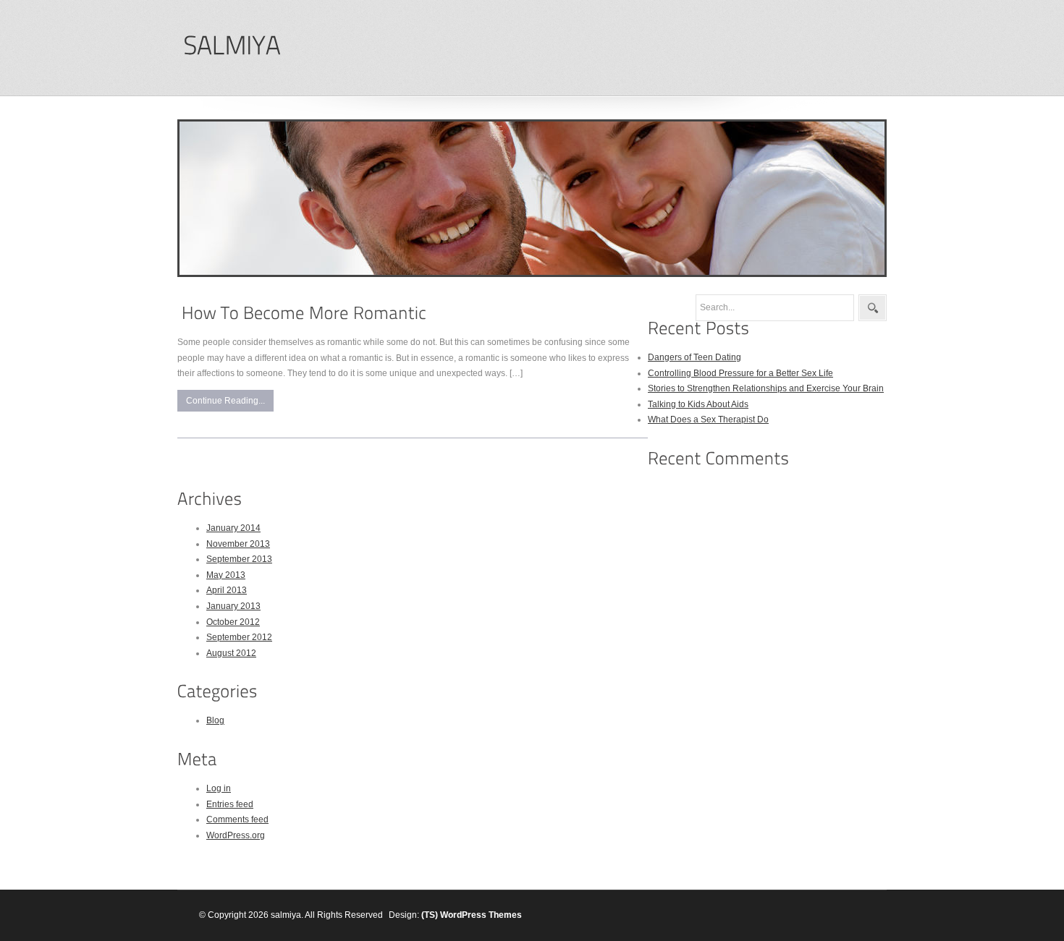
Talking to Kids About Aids (698, 404)
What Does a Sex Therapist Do (708, 419)
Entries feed (229, 804)
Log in (218, 788)
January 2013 (233, 606)
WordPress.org (235, 835)
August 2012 (231, 653)
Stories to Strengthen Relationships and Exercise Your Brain (766, 388)
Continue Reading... (225, 401)
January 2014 (233, 528)
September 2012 (239, 637)
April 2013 (226, 590)
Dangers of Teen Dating (694, 357)
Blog (215, 720)
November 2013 (238, 544)
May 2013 (225, 575)
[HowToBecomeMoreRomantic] (304, 313)
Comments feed (237, 819)
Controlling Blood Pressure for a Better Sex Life (740, 373)
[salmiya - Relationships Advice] (231, 46)
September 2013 (239, 559)
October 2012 (233, 622)
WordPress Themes (481, 915)
